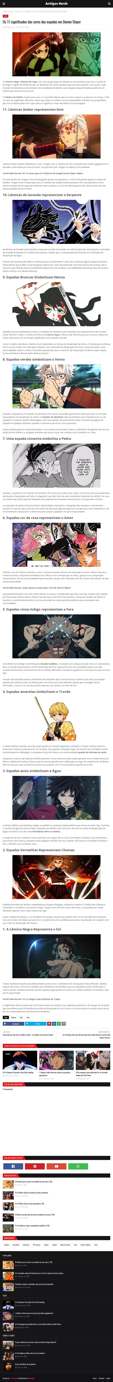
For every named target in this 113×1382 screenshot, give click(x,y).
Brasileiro (16, 1245)
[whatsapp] (78, 1166)
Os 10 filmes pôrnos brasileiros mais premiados (31, 1192)
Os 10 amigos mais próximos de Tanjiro (41, 999)
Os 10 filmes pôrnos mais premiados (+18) (29, 1203)
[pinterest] (35, 1166)
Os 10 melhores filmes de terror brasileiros (30, 1353)
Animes (13, 1017)
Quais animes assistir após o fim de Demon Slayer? (47, 587)
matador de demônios (52, 417)
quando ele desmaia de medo (92, 752)
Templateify (13, 1378)
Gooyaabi (31, 1378)
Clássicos (26, 1245)
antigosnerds (10, 27)
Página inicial (8, 11)
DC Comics (36, 1245)
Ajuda (108, 1378)
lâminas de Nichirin (14, 97)
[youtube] (56, 1166)
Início (95, 1378)
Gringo (54, 1245)
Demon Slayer (53, 334)
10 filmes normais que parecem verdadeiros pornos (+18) (35, 1214)
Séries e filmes (86, 1245)
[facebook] (13, 1166)
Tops (16, 11)
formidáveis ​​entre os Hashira (46, 831)
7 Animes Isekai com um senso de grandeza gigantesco (34, 1313)
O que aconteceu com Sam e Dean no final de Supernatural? (35, 1342)
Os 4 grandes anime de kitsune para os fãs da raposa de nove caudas (39, 1273)
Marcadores (9, 1238)
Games (46, 1245)
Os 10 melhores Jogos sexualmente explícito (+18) (32, 1225)
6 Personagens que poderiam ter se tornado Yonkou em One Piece (38, 1324)
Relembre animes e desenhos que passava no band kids (34, 1284)
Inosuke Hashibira (48, 663)
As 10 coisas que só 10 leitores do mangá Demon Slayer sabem (53, 173)
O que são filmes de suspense (25, 1364)
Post (21, 1017)
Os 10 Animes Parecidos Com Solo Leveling (18, 1072)
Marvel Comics (65, 1245)
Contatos (101, 1378)
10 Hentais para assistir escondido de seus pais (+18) (33, 1181)
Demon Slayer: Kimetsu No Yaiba (21, 81)
